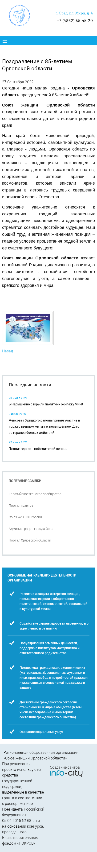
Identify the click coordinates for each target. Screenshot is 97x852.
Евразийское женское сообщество (35, 494)
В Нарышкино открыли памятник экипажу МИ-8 (46, 404)
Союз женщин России (25, 517)
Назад (7, 350)
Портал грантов (21, 505)
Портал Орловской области (30, 540)
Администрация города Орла (31, 528)
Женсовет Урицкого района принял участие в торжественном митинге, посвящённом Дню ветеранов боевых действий (44, 426)
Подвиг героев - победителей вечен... (38, 449)
